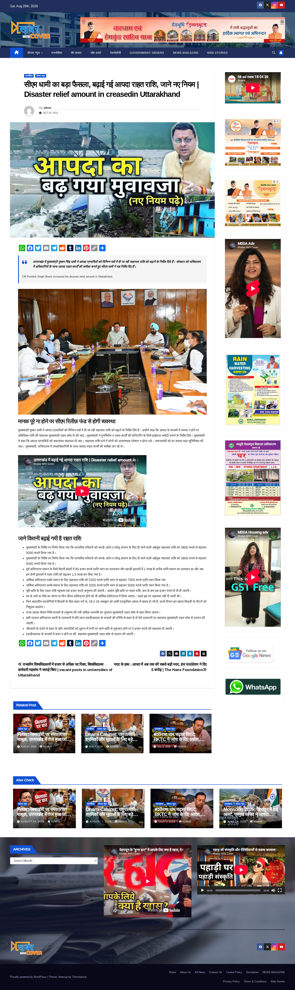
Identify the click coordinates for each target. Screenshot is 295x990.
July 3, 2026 (167, 821)
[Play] (202, 890)
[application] (241, 870)
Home (172, 972)
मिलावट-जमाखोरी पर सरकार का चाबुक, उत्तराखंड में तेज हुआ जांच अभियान (43, 739)
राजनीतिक (56, 52)
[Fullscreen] (280, 890)
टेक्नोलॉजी (115, 52)
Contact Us (215, 972)
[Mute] (273, 890)
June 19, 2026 (237, 821)
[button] (273, 52)
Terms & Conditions (255, 981)
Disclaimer (252, 972)
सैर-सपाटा (76, 52)
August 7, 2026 (101, 821)
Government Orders (147, 52)
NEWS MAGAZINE (185, 52)
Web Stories (217, 52)
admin (47, 107)
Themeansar (79, 976)
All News (200, 972)
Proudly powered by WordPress (28, 976)
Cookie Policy (234, 972)
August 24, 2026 (33, 821)
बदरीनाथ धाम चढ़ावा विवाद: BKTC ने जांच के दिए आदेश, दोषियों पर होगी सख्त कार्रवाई (177, 739)
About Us (185, 972)
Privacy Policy (231, 981)
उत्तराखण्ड (158, 729)
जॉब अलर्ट (96, 52)
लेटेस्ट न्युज (34, 52)
